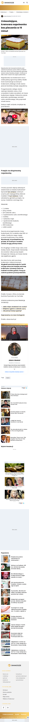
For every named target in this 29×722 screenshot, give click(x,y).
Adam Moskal (7, 16)
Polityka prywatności (8, 714)
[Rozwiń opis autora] (14, 369)
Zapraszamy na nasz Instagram (13, 315)
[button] (28, 717)
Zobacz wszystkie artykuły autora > (14, 372)
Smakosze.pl (4, 12)
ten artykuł (12, 192)
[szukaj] (27, 2)
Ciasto (8, 378)
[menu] (24, 2)
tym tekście (13, 196)
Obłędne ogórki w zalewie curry (14, 309)
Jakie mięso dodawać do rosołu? (15, 307)
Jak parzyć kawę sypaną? (12, 311)
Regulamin (23, 714)
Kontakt (17, 714)
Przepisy (11, 12)
